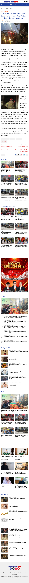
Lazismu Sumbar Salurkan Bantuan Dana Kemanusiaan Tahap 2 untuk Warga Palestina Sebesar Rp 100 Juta (21, 148)
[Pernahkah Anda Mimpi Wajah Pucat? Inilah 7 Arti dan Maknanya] (4, 372)
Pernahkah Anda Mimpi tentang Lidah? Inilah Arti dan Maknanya (18, 352)
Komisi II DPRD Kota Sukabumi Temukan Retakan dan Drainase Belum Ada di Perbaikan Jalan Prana (21, 199)
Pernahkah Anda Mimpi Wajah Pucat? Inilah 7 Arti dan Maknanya (18, 371)
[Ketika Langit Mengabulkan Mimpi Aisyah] (4, 556)
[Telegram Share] (24, 155)
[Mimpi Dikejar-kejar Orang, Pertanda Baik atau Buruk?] (4, 519)
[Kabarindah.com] (10, 2)
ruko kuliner (19, 139)
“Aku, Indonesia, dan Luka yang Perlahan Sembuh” (17, 549)
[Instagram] (16, 568)
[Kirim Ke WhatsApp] (27, 155)
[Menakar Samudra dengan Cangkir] (7, 480)
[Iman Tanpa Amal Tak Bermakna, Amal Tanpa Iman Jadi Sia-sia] (21, 451)
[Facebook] (11, 568)
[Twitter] (13, 568)
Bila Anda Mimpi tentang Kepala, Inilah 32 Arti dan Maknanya (18, 384)
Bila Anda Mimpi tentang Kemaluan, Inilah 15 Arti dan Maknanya (18, 359)
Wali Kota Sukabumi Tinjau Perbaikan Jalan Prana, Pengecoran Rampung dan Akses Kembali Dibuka (6, 247)
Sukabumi (6, 11)
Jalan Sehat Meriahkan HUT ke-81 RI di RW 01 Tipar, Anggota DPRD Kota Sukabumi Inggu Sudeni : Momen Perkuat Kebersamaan (21, 170)
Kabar (2, 11)
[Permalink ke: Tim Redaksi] (2, 21)
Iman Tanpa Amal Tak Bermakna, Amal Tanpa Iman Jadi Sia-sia (21, 458)
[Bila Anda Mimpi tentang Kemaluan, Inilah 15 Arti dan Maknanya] (4, 359)
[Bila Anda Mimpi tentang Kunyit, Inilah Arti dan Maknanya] (4, 365)
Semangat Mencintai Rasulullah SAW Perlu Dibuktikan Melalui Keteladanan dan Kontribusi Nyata (7, 170)
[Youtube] (18, 568)
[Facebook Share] (16, 155)
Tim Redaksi (6, 20)
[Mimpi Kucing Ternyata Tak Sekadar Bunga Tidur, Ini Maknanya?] (4, 506)
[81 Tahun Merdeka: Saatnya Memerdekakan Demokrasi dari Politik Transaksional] (4, 530)
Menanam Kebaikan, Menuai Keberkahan (17, 542)
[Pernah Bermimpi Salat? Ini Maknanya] (4, 499)
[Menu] (2, 1)
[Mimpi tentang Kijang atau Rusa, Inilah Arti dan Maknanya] (4, 378)
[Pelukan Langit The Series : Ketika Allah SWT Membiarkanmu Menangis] (21, 466)
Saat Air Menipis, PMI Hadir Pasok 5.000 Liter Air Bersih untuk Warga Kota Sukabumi (21, 246)
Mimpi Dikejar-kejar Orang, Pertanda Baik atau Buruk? (18, 518)
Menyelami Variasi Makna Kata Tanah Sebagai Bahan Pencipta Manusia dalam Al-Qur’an (21, 486)
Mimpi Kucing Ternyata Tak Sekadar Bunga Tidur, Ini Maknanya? (18, 506)
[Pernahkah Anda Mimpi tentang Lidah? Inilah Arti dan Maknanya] (4, 352)
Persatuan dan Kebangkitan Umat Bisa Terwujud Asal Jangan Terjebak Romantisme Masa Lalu (7, 185)
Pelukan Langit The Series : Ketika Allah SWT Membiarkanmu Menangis (21, 472)
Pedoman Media (13, 572)
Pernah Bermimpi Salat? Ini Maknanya (17, 498)
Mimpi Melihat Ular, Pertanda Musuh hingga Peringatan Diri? (18, 512)
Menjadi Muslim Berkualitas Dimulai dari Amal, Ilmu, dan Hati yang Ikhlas (7, 458)
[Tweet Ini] (18, 155)
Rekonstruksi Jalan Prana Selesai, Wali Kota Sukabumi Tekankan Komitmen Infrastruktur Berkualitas (21, 185)
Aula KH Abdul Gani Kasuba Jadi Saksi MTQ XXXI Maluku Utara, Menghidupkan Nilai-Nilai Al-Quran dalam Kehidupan (18, 536)
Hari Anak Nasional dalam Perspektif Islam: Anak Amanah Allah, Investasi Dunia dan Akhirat (7, 472)
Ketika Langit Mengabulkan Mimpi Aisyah (17, 555)
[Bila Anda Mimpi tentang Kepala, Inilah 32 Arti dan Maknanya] (4, 385)
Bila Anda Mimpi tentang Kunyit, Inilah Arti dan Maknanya (18, 365)
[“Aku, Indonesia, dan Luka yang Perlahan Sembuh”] (4, 550)
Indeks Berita (14, 574)
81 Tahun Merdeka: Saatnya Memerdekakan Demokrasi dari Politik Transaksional (18, 530)
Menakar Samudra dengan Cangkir (6, 486)
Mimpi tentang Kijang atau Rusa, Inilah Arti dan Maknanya (18, 378)
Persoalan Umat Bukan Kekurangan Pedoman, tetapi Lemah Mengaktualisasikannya (15, 322)
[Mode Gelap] (25, 1)
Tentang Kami (6, 572)
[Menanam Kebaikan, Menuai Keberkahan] (4, 543)
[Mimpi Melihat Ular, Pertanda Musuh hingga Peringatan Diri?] (4, 512)
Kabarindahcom (5, 139)
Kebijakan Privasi (22, 572)
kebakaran (12, 139)
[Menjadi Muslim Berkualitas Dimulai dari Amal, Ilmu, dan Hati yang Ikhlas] (7, 451)
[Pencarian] (27, 1)
